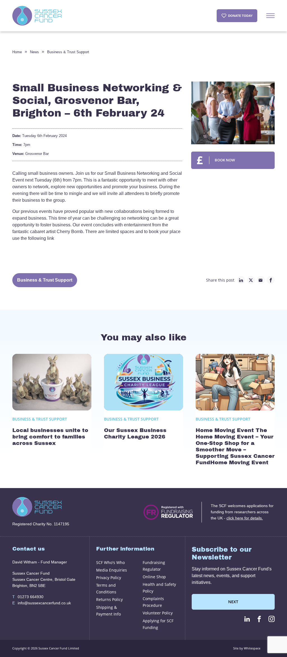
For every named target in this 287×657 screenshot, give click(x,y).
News (34, 52)
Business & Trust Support (68, 52)
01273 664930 (27, 597)
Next (233, 601)
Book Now (225, 159)
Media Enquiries (111, 570)
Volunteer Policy (158, 613)
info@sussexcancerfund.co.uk (41, 603)
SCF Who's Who (110, 562)
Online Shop (154, 576)
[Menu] (270, 15)
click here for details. (244, 518)
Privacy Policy (108, 577)
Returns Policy (109, 599)
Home (17, 52)
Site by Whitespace (246, 648)
